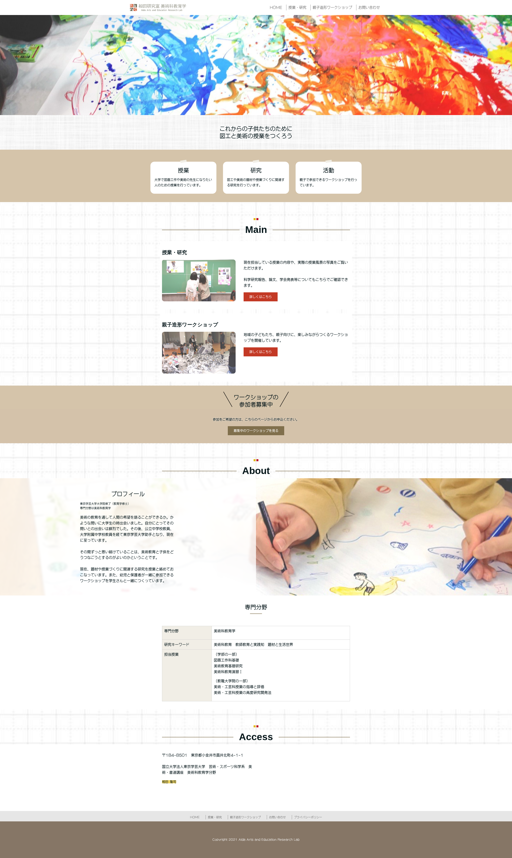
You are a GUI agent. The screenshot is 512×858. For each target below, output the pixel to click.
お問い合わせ (369, 7)
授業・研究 (297, 7)
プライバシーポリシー (308, 817)
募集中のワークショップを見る (256, 430)
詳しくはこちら (260, 296)
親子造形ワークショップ (332, 7)
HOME (276, 7)
